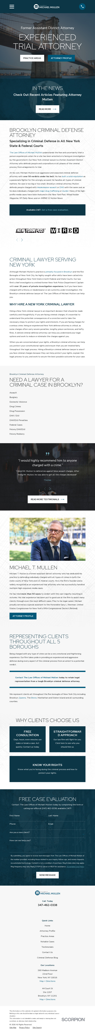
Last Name (53, 815)
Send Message (47, 875)
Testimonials (47, 947)
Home (47, 925)
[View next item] (22, 239)
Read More (45, 109)
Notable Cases (47, 941)
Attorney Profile (23, 616)
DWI (61, 187)
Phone (13, 824)
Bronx (34, 697)
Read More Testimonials (45, 499)
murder (65, 191)
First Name (15, 815)
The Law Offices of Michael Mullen (26, 152)
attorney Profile (61, 58)
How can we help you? (20, 840)
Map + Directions (47, 981)
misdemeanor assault (47, 187)
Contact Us (47, 952)
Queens (22, 697)
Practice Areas (32, 58)
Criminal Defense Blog (47, 957)
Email (50, 824)
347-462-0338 (47, 905)
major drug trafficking (49, 191)
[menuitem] (13, 1027)
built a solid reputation (72, 176)
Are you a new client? (20, 832)
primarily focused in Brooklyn (58, 271)
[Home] (46, 6)
